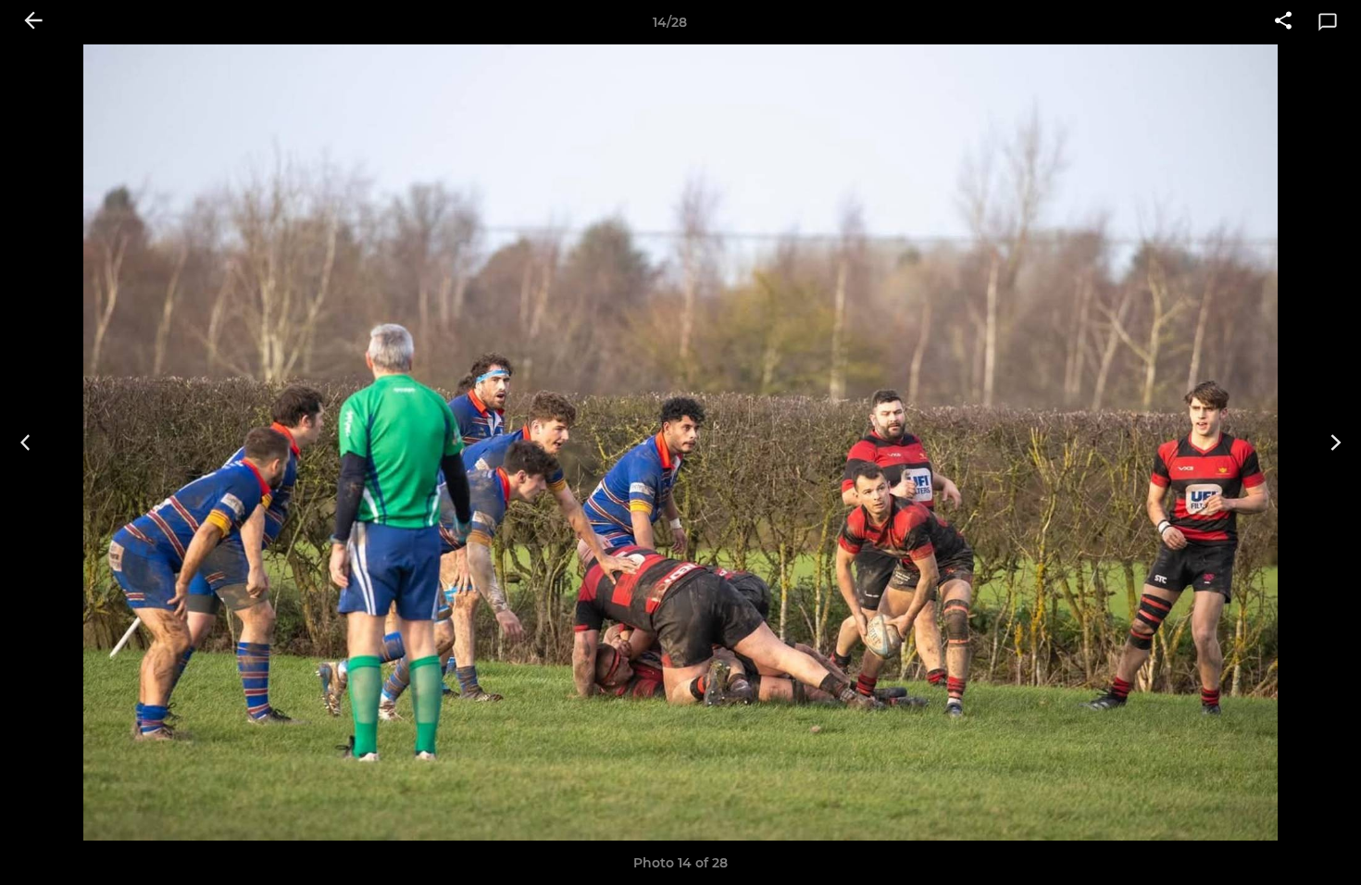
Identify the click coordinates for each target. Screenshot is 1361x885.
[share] (1283, 22)
